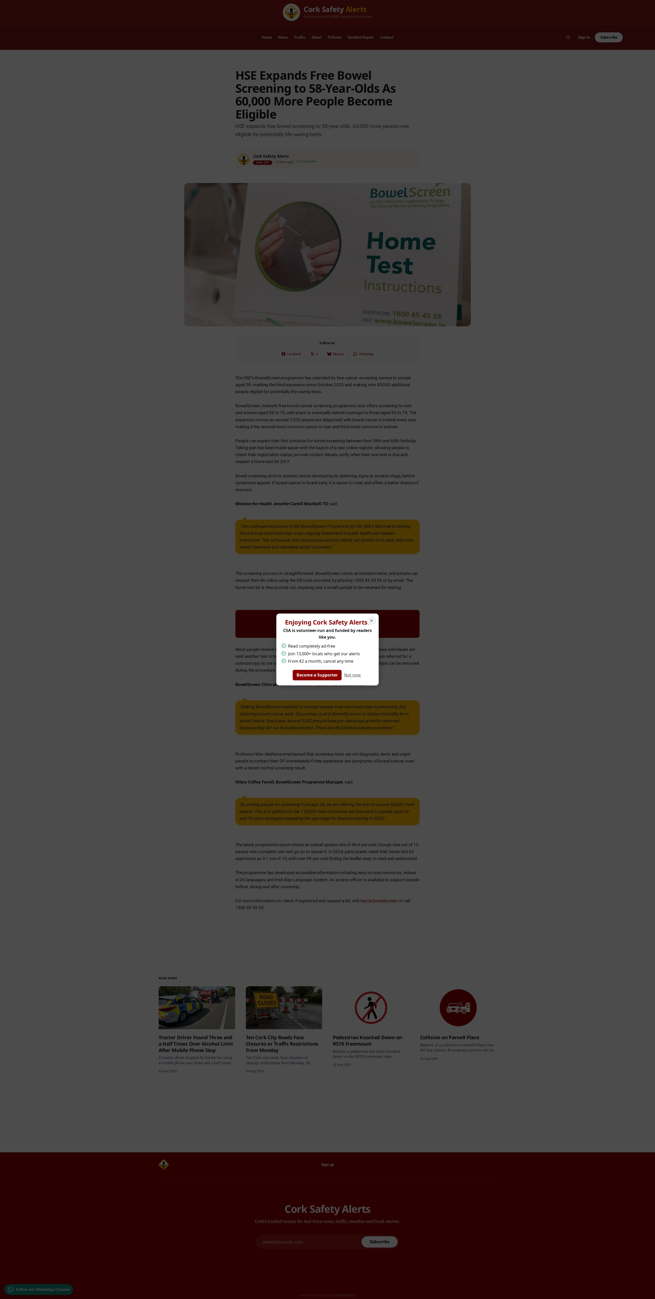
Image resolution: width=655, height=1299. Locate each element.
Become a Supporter (317, 675)
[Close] (371, 620)
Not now (352, 675)
